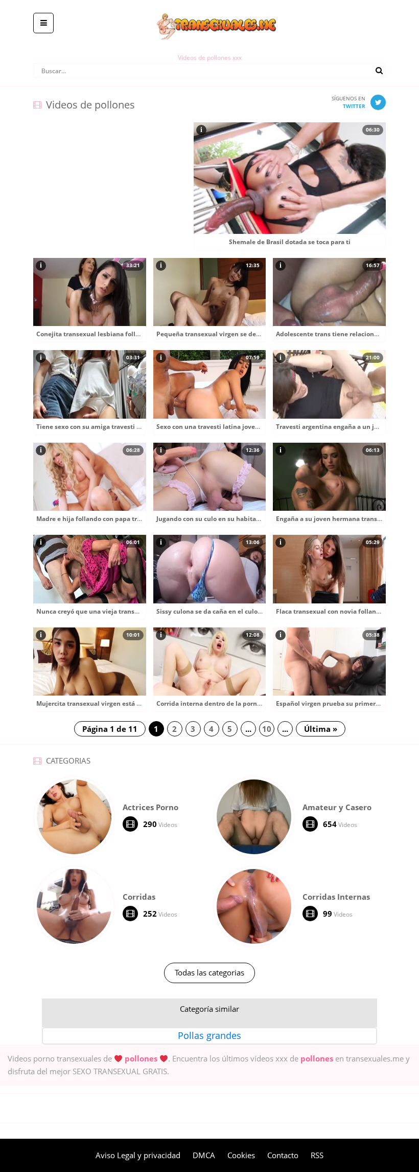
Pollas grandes (209, 1035)
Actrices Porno (150, 807)
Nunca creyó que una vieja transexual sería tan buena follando (131, 611)
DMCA (204, 1155)
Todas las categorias (209, 972)
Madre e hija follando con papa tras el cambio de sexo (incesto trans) (140, 518)
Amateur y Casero (336, 807)
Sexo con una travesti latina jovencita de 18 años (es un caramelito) (258, 426)
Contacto (282, 1155)
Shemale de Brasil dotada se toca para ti (290, 241)
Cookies (241, 1155)
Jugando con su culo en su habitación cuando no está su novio (249, 518)
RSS (317, 1155)
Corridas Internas (336, 897)
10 (266, 729)
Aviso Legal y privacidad (138, 1155)
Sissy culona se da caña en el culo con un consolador (235, 611)
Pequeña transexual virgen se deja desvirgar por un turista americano (262, 334)
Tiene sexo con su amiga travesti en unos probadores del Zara (129, 426)
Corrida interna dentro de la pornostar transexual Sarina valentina (257, 703)
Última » (320, 729)
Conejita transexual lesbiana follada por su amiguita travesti (128, 334)
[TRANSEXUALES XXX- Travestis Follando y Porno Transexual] (210, 8)
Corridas (139, 897)
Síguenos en (348, 102)
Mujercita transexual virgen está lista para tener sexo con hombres (137, 703)
